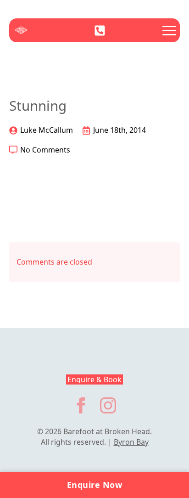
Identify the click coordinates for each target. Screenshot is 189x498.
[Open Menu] (169, 30)
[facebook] (81, 405)
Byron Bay (131, 442)
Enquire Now (94, 484)
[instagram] (108, 405)
